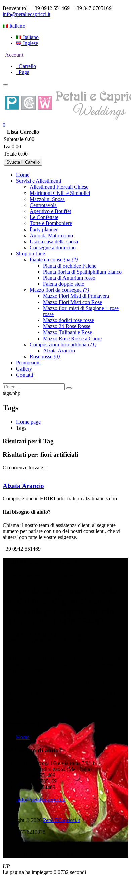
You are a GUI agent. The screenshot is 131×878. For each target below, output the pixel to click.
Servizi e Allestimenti (38, 181)
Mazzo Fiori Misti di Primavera (76, 296)
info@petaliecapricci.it (26, 14)
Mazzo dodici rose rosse (68, 320)
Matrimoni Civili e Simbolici (60, 193)
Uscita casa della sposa (54, 241)
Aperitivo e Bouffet (50, 211)
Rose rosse (45, 356)
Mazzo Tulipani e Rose (67, 332)
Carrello (26, 66)
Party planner (44, 229)
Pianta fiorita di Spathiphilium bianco (82, 272)
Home (22, 175)
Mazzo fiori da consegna (59, 290)
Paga (22, 72)
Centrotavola (43, 205)
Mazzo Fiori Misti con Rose (72, 302)
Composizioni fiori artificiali (63, 344)
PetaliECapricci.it (61, 820)
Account (13, 55)
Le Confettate (44, 217)
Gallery (24, 369)
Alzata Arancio (59, 350)
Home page (28, 422)
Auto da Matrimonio (51, 235)
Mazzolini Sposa (47, 199)
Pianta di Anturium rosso (69, 278)
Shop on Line (30, 253)
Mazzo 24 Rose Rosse (66, 326)
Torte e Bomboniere (51, 223)
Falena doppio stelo (63, 284)
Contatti (24, 375)
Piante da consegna (54, 259)
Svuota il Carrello (23, 162)
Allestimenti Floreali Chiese (59, 187)
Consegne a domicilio (53, 247)
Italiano (16, 26)
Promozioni (28, 362)
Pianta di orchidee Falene (69, 266)
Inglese (29, 43)
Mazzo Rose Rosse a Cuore (72, 338)
